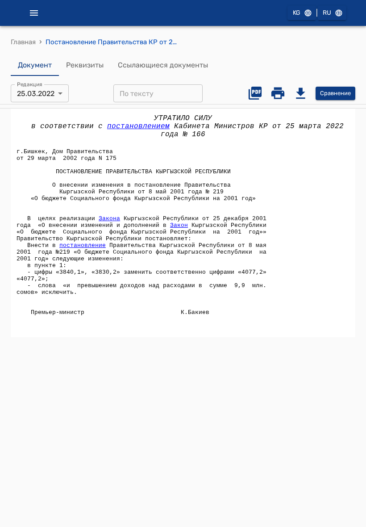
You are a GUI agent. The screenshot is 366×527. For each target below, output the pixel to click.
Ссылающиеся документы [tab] (163, 65)
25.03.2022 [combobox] (35, 93)
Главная (23, 42)
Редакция (29, 84)
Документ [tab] (35, 65)
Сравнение (335, 93)
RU (327, 13)
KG (296, 13)
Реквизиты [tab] (85, 65)
